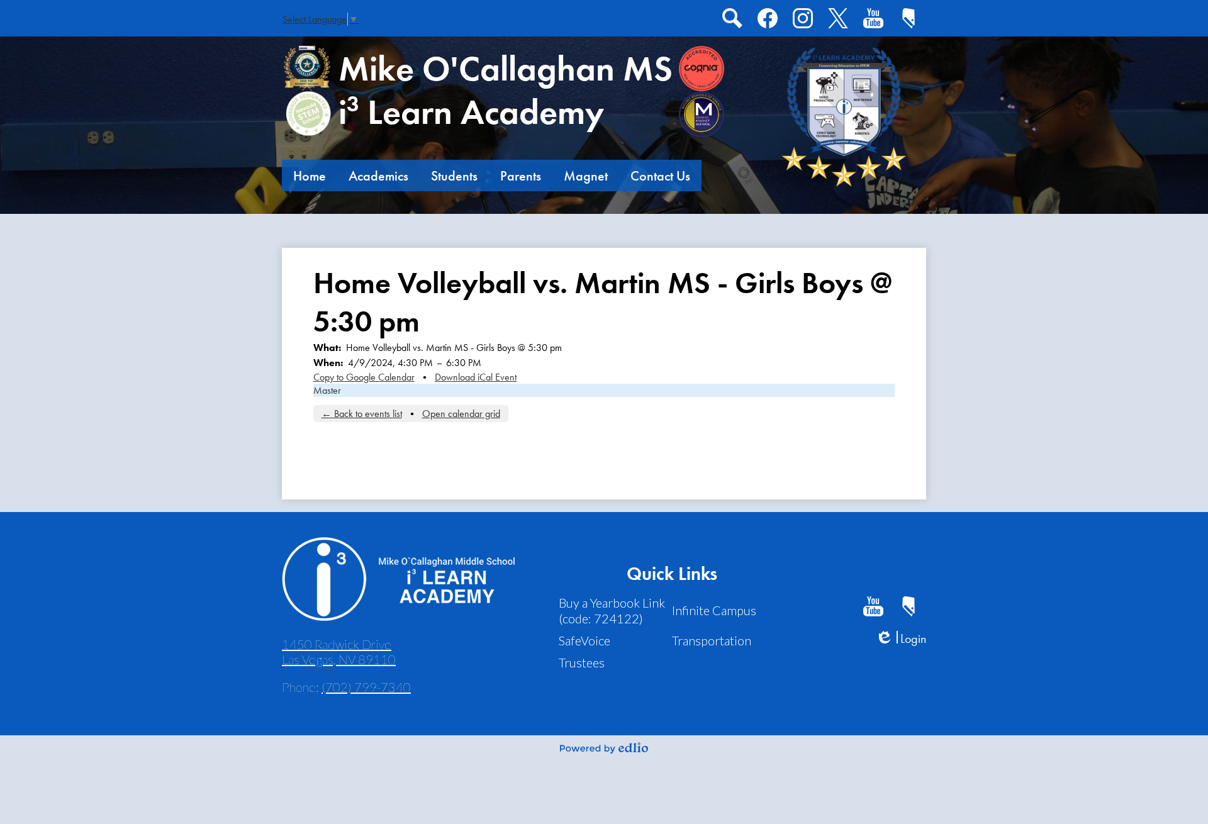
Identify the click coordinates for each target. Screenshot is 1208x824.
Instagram (803, 18)
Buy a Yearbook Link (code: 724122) (612, 610)
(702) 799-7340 (366, 686)
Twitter (838, 18)
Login (900, 639)
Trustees (582, 662)
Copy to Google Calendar (364, 377)
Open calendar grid (461, 413)
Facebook (767, 18)
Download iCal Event (476, 377)
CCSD (908, 18)
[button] (309, 175)
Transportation (711, 640)
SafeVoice (584, 640)
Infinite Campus (714, 610)
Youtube (873, 18)
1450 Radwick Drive (339, 652)
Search (732, 18)
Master (327, 390)
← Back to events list (362, 413)
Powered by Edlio (604, 748)
